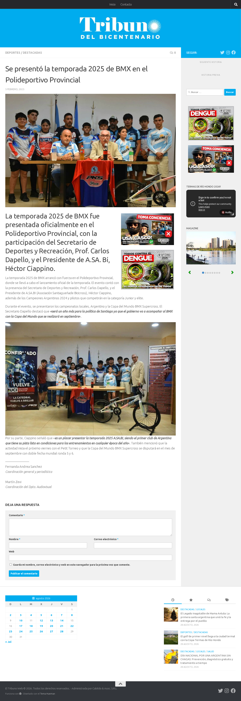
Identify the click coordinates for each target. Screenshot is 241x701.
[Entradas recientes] (173, 600)
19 (41, 625)
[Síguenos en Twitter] (222, 52)
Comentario (17, 515)
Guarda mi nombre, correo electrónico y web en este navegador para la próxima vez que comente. (71, 564)
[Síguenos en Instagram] (228, 52)
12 (41, 620)
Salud (210, 651)
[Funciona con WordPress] (20, 694)
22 (72, 625)
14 (61, 620)
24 (20, 631)
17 (20, 625)
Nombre (14, 539)
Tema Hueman (47, 693)
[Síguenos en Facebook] (233, 52)
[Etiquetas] (227, 600)
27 (51, 631)
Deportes (12, 52)
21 (61, 625)
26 (41, 631)
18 (31, 625)
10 (20, 620)
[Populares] (191, 600)
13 (51, 620)
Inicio (112, 4)
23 (10, 631)
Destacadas (32, 52)
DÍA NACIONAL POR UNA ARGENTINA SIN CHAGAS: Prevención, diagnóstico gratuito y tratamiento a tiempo (206, 659)
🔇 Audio (226, 212)
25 (31, 631)
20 (51, 625)
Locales (200, 609)
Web (11, 551)
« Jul (8, 641)
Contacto (126, 4)
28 (61, 631)
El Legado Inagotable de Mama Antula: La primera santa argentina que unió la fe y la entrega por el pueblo (205, 617)
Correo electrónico (106, 539)
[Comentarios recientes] (209, 600)
